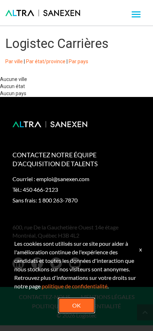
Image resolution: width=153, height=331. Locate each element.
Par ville (14, 61)
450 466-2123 (40, 189)
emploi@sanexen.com (62, 178)
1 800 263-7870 (58, 200)
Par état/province (45, 61)
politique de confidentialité (74, 286)
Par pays (78, 61)
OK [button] (76, 305)
